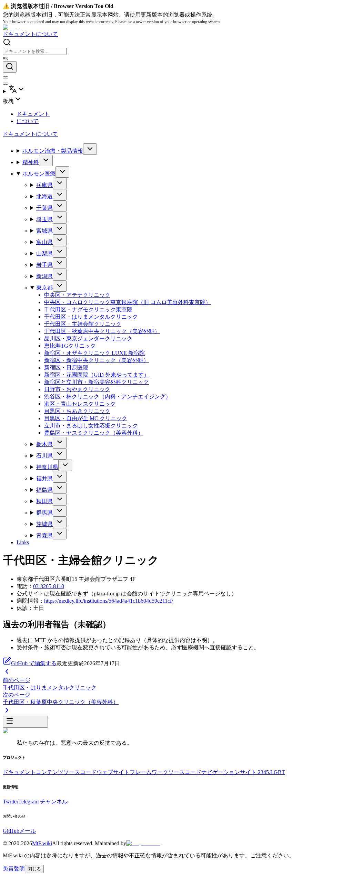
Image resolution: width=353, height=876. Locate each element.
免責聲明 (14, 869)
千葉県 (44, 208)
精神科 (30, 162)
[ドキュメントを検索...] (10, 67)
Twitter (10, 801)
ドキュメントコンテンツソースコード (50, 772)
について (47, 34)
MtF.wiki (42, 843)
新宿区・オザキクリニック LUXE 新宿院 (94, 353)
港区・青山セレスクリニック (80, 404)
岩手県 (44, 265)
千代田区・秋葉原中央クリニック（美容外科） (102, 331)
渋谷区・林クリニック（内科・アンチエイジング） (107, 396)
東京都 (44, 288)
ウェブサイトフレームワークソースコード (149, 772)
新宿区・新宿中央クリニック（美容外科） (96, 360)
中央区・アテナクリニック (77, 295)
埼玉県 (44, 219)
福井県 (44, 478)
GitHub (11, 831)
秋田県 (44, 501)
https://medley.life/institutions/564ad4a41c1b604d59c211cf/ (108, 601)
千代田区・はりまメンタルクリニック (91, 317)
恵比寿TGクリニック (70, 346)
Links (23, 542)
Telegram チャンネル (43, 801)
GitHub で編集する (34, 663)
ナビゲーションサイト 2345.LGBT (243, 772)
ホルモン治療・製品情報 (52, 151)
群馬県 (44, 513)
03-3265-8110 (48, 586)
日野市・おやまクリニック (77, 389)
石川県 (44, 456)
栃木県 (44, 444)
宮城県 (44, 231)
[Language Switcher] (176, 90)
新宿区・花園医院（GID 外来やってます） (96, 375)
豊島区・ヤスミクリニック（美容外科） (93, 433)
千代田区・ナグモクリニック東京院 (88, 309)
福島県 (44, 490)
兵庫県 (44, 185)
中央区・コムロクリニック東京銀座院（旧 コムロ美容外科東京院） (127, 302)
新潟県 (44, 276)
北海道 (44, 196)
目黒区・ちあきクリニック (77, 411)
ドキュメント (19, 34)
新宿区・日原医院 (66, 367)
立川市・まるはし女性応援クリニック (91, 425)
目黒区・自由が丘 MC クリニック (85, 418)
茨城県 (44, 524)
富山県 (44, 242)
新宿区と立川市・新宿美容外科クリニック (96, 382)
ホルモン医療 (39, 174)
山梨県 (44, 253)
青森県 (44, 535)
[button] (176, 100)
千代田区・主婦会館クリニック (82, 324)
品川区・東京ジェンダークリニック (88, 338)
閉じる (34, 869)
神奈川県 (47, 467)
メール (27, 831)
